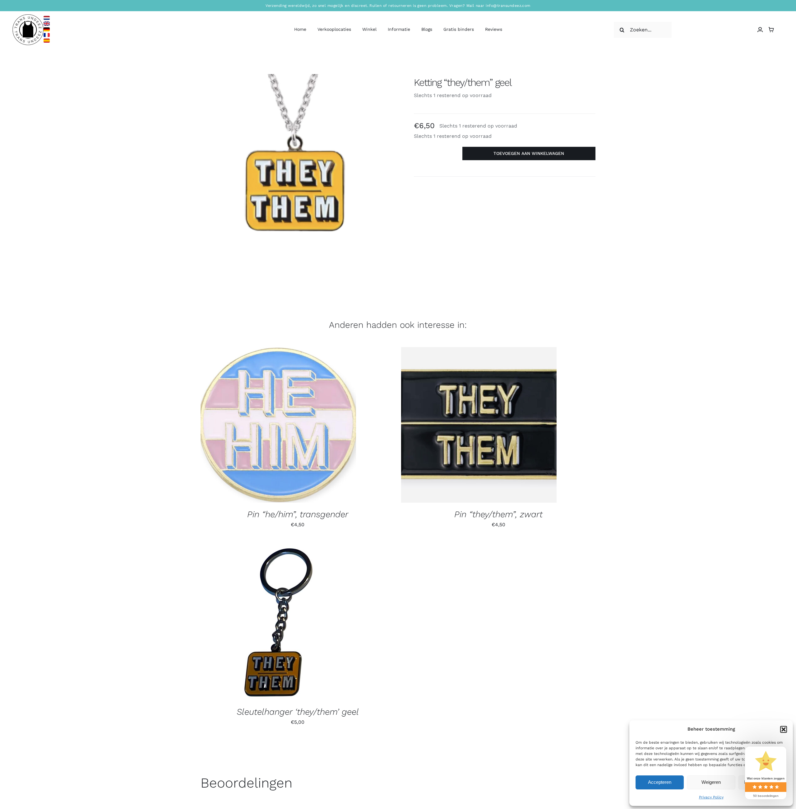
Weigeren (711, 782)
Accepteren (659, 782)
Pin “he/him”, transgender (297, 514)
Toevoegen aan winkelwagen (528, 153)
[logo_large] (28, 17)
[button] (783, 729)
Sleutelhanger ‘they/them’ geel (298, 712)
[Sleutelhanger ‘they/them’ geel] (278, 622)
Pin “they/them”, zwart (498, 514)
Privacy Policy (711, 797)
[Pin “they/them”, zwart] (479, 425)
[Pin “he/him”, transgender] (278, 425)
